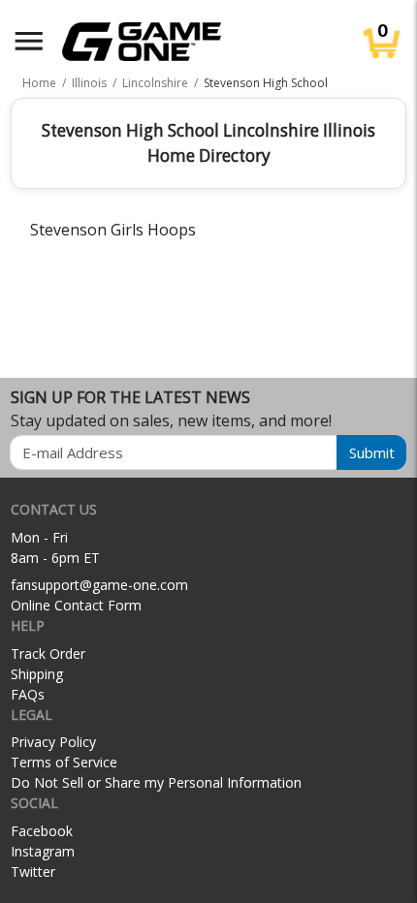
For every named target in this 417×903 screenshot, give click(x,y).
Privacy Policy (53, 741)
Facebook (42, 831)
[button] (29, 41)
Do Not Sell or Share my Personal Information (156, 782)
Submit (372, 452)
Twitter (33, 871)
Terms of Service (64, 762)
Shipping (37, 674)
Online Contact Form (76, 605)
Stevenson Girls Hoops (113, 229)
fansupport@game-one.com (99, 585)
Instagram (43, 851)
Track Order (48, 653)
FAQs (28, 694)
